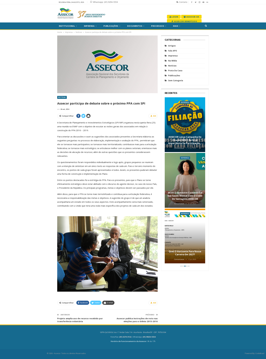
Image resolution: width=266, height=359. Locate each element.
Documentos (134, 26)
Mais (175, 26)
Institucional (67, 26)
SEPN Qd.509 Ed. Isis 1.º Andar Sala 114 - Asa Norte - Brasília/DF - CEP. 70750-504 (133, 332)
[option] (185, 180)
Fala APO (172, 50)
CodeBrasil (259, 353)
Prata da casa (175, 70)
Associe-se (192, 17)
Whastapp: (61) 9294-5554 (105, 2)
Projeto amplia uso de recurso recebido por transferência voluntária (80, 320)
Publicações (110, 26)
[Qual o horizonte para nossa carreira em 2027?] (185, 236)
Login (174, 17)
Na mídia (172, 60)
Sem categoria (175, 80)
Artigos (172, 45)
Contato (183, 2)
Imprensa (89, 26)
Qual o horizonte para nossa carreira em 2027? (185, 253)
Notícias (62, 97)
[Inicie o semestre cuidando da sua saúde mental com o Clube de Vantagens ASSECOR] (185, 180)
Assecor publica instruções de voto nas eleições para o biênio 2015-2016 (137, 320)
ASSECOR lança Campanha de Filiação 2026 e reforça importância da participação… (185, 140)
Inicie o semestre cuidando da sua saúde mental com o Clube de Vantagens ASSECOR (184, 195)
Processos (157, 26)
